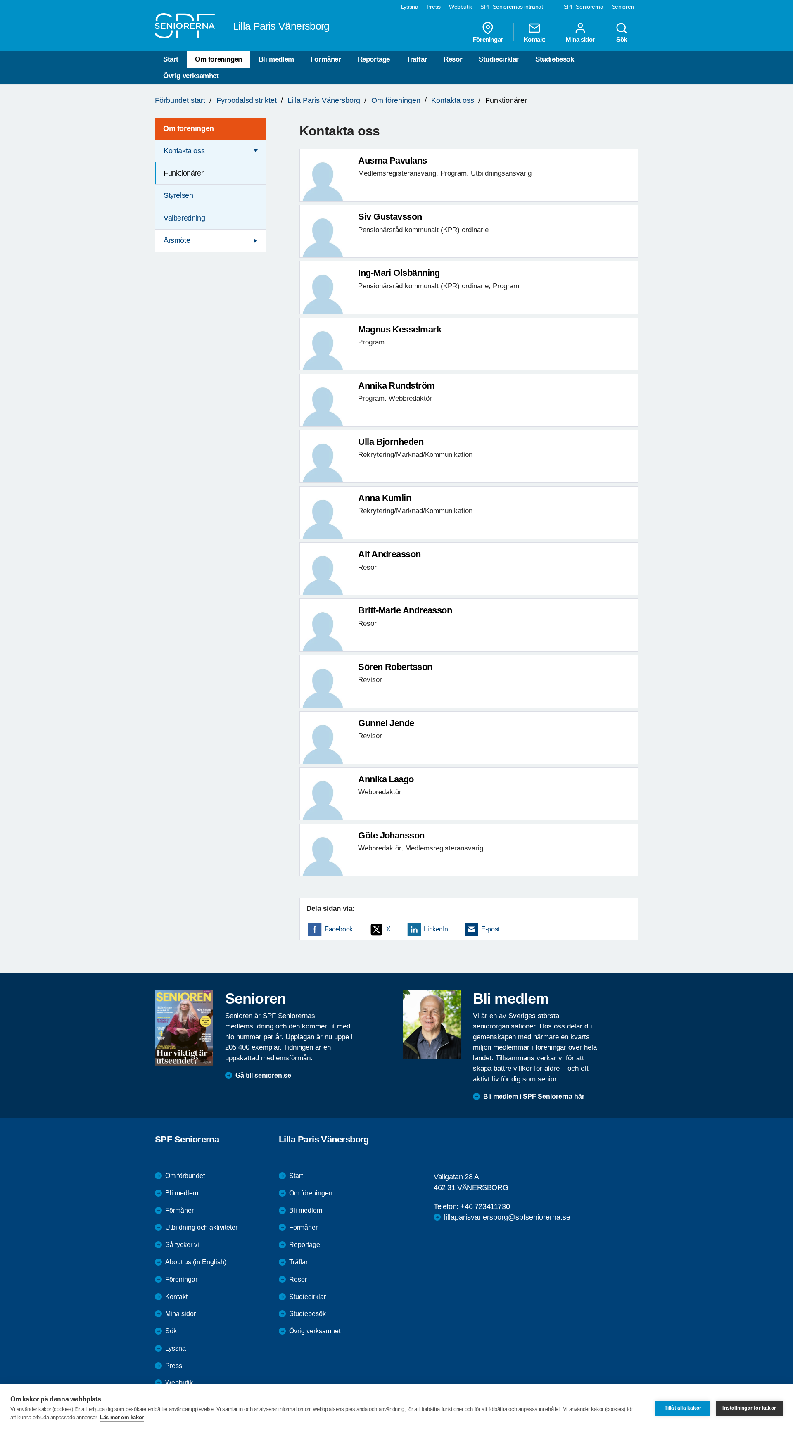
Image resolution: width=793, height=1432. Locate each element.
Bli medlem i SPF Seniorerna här (533, 1096)
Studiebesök (554, 59)
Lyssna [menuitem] (409, 6)
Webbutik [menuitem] (460, 6)
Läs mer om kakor (122, 1417)
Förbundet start (180, 100)
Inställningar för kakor (749, 1408)
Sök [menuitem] (621, 39)
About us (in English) (195, 1262)
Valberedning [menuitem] (184, 218)
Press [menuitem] (434, 6)
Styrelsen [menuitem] (178, 195)
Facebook (339, 929)
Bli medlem (276, 59)
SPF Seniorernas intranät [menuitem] (511, 6)
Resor (453, 59)
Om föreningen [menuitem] (188, 128)
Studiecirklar (499, 59)
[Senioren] (184, 1028)
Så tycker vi (182, 1244)
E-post (490, 929)
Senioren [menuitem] (623, 6)
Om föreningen (218, 59)
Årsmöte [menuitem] (177, 240)
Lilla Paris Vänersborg (323, 100)
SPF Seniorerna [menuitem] (583, 6)
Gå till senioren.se (263, 1075)
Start (170, 59)
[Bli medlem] (432, 1024)
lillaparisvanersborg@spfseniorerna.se (507, 1217)
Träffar (416, 59)
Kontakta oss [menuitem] (184, 151)
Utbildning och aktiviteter (201, 1227)
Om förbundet (185, 1175)
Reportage (374, 59)
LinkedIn (436, 929)
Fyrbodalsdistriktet (246, 100)
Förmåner (326, 59)
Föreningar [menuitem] (488, 39)
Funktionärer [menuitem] (183, 173)
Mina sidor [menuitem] (580, 39)
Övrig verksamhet (191, 76)
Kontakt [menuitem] (534, 39)
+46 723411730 (485, 1206)
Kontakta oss (452, 100)
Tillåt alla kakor (683, 1408)
